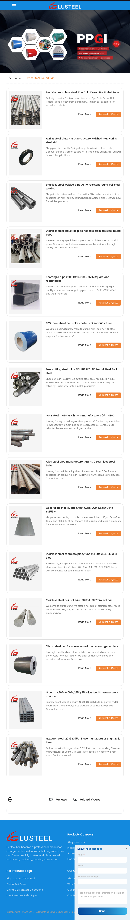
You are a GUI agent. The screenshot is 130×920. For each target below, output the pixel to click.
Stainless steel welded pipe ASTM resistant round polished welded (83, 187)
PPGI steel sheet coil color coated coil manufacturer (79, 323)
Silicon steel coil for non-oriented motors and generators (82, 646)
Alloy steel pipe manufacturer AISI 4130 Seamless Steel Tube (80, 464)
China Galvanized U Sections (24, 890)
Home (17, 78)
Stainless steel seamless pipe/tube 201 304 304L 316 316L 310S (81, 556)
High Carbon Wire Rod (20, 878)
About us (73, 879)
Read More (84, 114)
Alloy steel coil (76, 842)
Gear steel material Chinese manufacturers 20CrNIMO (80, 416)
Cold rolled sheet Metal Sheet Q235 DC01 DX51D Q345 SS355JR (79, 510)
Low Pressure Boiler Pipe (21, 895)
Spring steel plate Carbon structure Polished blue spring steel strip (81, 140)
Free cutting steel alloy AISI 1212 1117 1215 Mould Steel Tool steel (81, 371)
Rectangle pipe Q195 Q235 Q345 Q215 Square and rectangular (77, 279)
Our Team (73, 890)
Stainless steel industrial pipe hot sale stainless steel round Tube (83, 233)
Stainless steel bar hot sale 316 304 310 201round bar (79, 600)
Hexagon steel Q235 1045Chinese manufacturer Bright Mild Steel (83, 741)
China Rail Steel (16, 884)
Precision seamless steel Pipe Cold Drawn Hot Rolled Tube (82, 92)
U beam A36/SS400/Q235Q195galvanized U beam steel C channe (82, 694)
